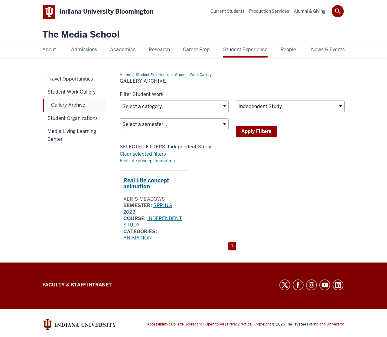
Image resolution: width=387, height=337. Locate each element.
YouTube (324, 284)
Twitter (284, 284)
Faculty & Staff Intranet (77, 285)
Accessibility (157, 324)
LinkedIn (338, 284)
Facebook (298, 284)
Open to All (214, 324)
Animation (137, 238)
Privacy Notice (239, 324)
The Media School (81, 35)
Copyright (263, 324)
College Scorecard (186, 324)
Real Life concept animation (147, 161)
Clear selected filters (143, 154)
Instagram (311, 284)
